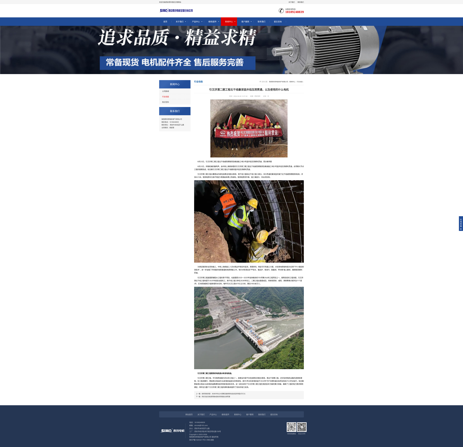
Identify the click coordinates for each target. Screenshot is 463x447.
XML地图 (210, 440)
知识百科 (165, 102)
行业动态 (165, 96)
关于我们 (292, 2)
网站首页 (189, 414)
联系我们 (301, 2)
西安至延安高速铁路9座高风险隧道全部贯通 (216, 396)
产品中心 (196, 21)
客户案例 (245, 21)
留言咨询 (278, 21)
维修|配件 (212, 21)
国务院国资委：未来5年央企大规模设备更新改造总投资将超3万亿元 (223, 394)
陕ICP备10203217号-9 (197, 440)
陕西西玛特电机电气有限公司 (278, 82)
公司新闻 (165, 91)
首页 (165, 21)
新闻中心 (229, 21)
